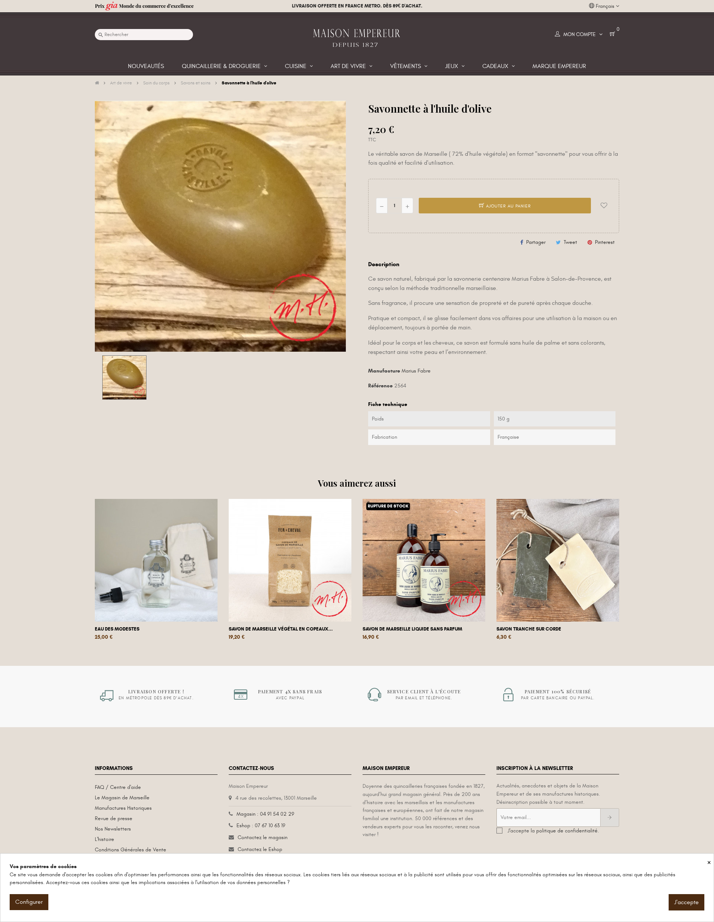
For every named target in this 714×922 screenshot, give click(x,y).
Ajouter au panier (508, 206)
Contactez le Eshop (260, 849)
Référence (380, 386)
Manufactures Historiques (123, 808)
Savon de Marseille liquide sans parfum (412, 629)
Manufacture (384, 371)
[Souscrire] (609, 817)
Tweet (570, 242)
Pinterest (605, 242)
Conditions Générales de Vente (130, 850)
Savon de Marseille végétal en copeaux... (281, 629)
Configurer (29, 902)
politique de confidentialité (567, 831)
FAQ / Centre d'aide (118, 787)
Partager (536, 242)
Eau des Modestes (117, 629)
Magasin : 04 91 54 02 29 (265, 814)
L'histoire (104, 839)
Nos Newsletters (113, 829)
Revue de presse (113, 818)
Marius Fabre (416, 371)
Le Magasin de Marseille (122, 797)
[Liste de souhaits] (603, 205)
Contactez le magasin (262, 837)
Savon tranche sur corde (528, 629)
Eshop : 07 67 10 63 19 (261, 825)
